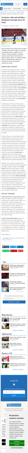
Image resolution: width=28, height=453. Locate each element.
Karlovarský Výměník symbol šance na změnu (18, 338)
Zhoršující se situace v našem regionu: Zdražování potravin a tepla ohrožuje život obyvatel (18, 326)
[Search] (25, 4)
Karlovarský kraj (20, 238)
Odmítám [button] (16, 444)
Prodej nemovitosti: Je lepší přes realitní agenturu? (17, 288)
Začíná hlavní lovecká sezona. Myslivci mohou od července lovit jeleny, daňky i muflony (18, 365)
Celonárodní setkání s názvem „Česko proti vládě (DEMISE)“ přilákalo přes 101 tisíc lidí (18, 284)
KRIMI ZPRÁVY (8, 8)
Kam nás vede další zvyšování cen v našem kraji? (18, 318)
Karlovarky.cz (4, 12)
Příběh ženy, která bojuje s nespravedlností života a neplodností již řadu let (17, 266)
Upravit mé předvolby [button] (16, 447)
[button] (1, 8)
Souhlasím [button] (17, 441)
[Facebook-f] (14, 384)
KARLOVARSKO (17, 8)
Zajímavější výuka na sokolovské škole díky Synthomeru (16, 345)
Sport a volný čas (7, 239)
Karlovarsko (12, 12)
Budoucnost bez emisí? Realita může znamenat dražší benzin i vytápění (18, 358)
